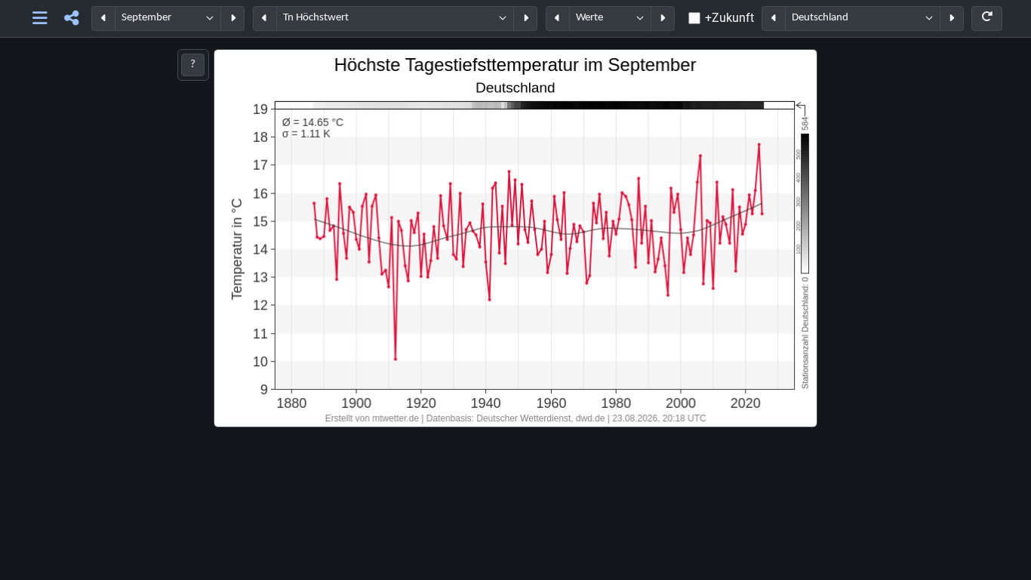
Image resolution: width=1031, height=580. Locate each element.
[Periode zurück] (103, 18)
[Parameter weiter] (525, 18)
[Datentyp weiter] (663, 18)
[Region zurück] (774, 18)
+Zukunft (729, 18)
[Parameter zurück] (265, 18)
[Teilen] (71, 18)
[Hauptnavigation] (40, 18)
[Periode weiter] (232, 18)
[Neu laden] (986, 18)
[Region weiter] (952, 18)
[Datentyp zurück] (558, 18)
